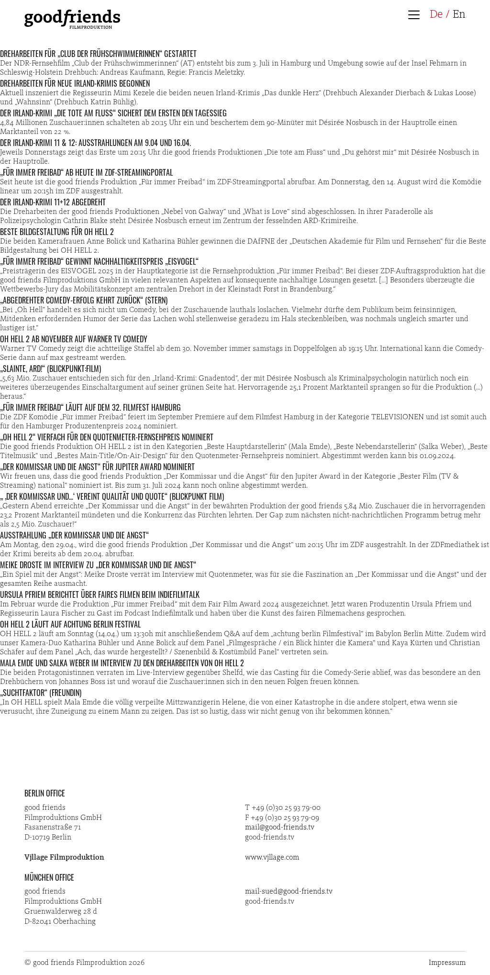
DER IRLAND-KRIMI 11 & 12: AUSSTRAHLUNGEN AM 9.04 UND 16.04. (95, 142)
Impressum (447, 963)
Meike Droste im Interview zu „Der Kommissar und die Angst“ (98, 565)
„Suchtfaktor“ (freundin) (40, 692)
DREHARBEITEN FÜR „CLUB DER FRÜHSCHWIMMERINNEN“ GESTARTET (98, 53)
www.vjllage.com (272, 858)
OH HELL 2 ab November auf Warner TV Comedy (73, 339)
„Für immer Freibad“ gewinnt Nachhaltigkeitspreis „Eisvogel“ (99, 261)
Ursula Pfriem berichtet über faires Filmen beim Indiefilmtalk (100, 594)
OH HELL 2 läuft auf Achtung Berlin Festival (70, 624)
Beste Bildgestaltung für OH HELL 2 (57, 231)
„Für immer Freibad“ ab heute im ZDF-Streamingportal (86, 172)
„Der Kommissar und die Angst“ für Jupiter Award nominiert (97, 466)
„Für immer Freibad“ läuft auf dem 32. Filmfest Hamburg (90, 407)
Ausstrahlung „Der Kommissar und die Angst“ (74, 535)
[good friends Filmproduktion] (72, 27)
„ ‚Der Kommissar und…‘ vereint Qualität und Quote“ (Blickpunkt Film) (112, 496)
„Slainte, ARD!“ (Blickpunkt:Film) (50, 368)
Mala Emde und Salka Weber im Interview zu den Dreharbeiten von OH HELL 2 (122, 663)
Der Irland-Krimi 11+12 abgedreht (53, 202)
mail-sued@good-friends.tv (289, 892)
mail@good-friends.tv (279, 827)
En (459, 15)
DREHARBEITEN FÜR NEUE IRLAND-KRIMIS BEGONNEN (75, 83)
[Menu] (416, 16)
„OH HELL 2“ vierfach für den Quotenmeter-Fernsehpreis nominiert (106, 437)
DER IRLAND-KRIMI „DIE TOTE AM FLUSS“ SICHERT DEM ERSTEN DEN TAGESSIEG (113, 113)
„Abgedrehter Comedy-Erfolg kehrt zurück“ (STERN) (83, 300)
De (436, 15)
